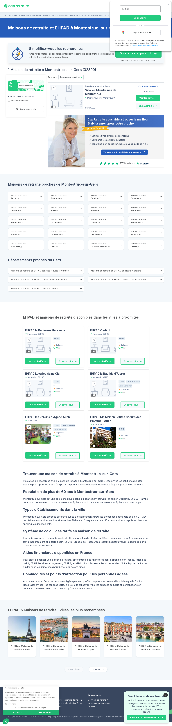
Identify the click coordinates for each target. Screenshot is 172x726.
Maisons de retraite (21, 15)
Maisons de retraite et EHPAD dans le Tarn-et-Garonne (39, 279)
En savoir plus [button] (146, 105)
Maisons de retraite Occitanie (44, 15)
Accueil (8, 15)
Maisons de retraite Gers (69, 15)
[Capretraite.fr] (16, 6)
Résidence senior (20, 101)
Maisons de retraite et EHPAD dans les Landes (34, 288)
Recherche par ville (27, 109)
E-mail (125, 8)
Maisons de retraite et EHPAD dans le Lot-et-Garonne (118, 279)
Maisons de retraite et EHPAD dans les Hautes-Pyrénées (40, 270)
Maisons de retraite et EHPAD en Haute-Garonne (116, 270)
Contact (91, 706)
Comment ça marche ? (98, 700)
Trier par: (52, 77)
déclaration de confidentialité (145, 45)
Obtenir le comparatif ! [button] (133, 52)
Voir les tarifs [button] (146, 98)
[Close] (165, 695)
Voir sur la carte (26, 85)
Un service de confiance (99, 703)
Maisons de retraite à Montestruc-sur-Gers (100, 15)
